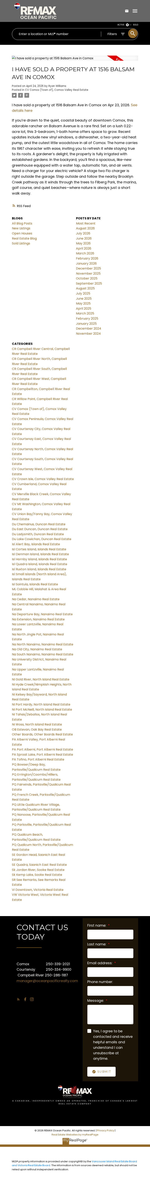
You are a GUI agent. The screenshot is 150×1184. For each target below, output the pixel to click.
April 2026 (83, 248)
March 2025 (85, 313)
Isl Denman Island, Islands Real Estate (40, 554)
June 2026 (84, 238)
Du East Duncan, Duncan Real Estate (40, 529)
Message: (96, 1000)
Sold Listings (21, 243)
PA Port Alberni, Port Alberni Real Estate (42, 749)
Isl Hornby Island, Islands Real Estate (39, 559)
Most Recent (86, 223)
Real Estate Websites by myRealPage (75, 1134)
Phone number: (100, 981)
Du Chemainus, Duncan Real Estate (38, 524)
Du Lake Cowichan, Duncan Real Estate (41, 539)
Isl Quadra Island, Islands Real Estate (39, 564)
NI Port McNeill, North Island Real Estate (42, 709)
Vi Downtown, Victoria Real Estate (37, 890)
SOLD (135, 24)
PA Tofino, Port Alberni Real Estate (38, 759)
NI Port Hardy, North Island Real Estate (41, 704)
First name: (97, 925)
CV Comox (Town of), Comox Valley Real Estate (56, 90)
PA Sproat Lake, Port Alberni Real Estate (42, 754)
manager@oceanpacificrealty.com (47, 980)
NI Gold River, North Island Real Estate (40, 679)
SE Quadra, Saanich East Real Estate (39, 864)
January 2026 (86, 263)
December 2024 (88, 328)
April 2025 (83, 308)
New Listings (21, 228)
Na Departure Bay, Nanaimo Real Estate (42, 614)
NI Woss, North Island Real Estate (37, 724)
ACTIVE (120, 24)
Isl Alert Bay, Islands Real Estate (36, 544)
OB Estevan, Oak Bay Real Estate (37, 729)
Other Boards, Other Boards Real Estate (42, 734)
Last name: (97, 944)
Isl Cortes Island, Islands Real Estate (39, 549)
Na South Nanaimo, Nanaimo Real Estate (42, 654)
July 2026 (83, 233)
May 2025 (83, 303)
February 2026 (87, 258)
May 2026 (83, 243)
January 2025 (86, 323)
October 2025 (86, 278)
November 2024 (88, 333)
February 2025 (87, 318)
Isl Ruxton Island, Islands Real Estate (39, 569)
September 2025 (89, 283)
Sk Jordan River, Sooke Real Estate (38, 870)
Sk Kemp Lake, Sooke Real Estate (37, 874)
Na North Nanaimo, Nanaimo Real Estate (42, 644)
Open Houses (22, 233)
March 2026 (85, 253)
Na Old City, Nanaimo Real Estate (37, 649)
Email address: (100, 963)
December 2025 (88, 268)
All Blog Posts (22, 223)
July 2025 (83, 293)
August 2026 (85, 228)
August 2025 (85, 288)
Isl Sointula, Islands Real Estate (35, 584)
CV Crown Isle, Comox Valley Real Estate (43, 479)
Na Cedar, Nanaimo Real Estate (36, 599)
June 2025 (84, 298)
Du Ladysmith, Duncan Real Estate (38, 534)
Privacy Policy (105, 1130)
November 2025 (88, 273)
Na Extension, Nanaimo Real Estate (38, 619)
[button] (18, 999)
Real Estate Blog (24, 238)
